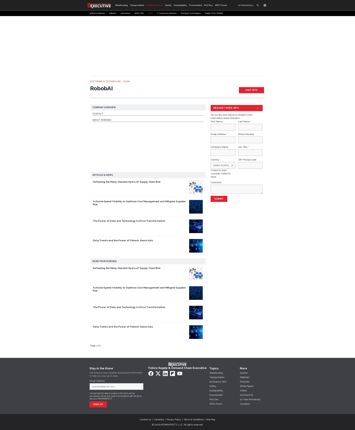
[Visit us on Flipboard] (172, 373)
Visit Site (251, 90)
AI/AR (126, 81)
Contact (97, 114)
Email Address (219, 134)
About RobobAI (101, 120)
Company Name (219, 147)
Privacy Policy (119, 399)
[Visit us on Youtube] (179, 373)
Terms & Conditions (194, 419)
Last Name (244, 121)
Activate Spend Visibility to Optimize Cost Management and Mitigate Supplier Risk (139, 203)
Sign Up (98, 404)
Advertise (159, 419)
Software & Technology (105, 81)
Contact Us (145, 419)
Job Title (243, 147)
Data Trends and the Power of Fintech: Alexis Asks (123, 240)
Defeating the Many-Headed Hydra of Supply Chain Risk (127, 181)
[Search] (257, 5)
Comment (216, 182)
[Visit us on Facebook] (150, 373)
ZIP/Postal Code (247, 160)
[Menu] (265, 5)
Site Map (210, 419)
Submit (219, 198)
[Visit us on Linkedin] (165, 373)
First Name (217, 121)
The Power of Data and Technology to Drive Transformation (129, 220)
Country (215, 160)
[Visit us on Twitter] (158, 373)
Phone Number (246, 134)
